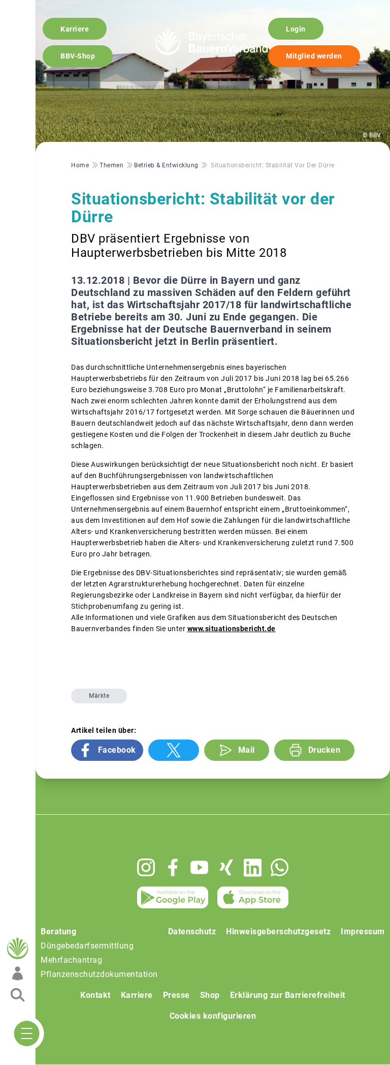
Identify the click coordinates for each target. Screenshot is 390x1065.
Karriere (74, 29)
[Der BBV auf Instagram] (146, 867)
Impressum (363, 931)
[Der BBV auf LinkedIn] (253, 867)
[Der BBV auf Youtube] (199, 867)
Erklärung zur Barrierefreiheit (287, 995)
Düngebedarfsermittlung (87, 946)
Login (296, 29)
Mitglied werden (314, 56)
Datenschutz (192, 931)
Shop (210, 995)
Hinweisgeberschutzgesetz (278, 931)
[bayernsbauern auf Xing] (226, 867)
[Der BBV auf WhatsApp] (279, 867)
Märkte (99, 695)
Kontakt (95, 995)
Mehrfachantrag (71, 960)
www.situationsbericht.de (231, 629)
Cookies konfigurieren (213, 1016)
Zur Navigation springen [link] (43, 8)
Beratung (58, 931)
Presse (176, 995)
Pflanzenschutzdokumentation (99, 974)
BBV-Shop (77, 56)
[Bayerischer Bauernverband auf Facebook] (173, 867)
